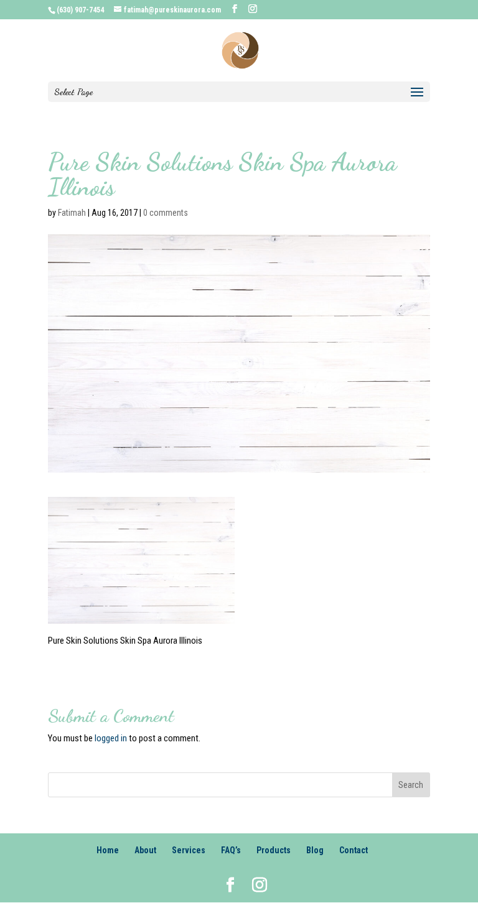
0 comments (165, 213)
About (145, 850)
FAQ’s (231, 850)
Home (107, 850)
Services (188, 850)
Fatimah (72, 213)
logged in (111, 738)
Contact (353, 850)
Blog (315, 850)
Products (273, 850)
